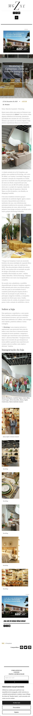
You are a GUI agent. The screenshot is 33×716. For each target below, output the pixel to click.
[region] (16, 700)
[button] (21, 647)
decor (17, 114)
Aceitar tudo (16, 702)
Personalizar (16, 707)
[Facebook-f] (14, 13)
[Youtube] (19, 13)
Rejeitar (16, 712)
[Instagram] (16, 13)
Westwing (6, 327)
